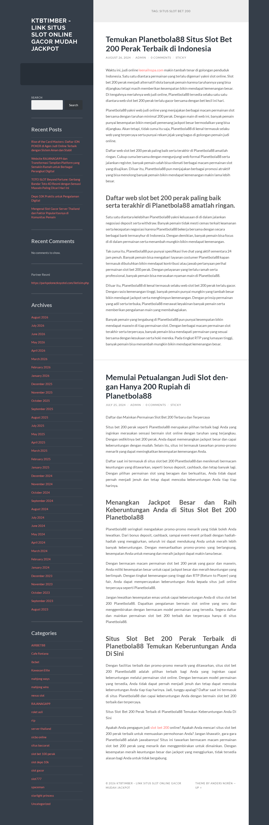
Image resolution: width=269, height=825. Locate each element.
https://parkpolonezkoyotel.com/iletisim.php (60, 283)
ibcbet (35, 662)
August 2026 (39, 317)
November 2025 (42, 392)
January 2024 (40, 567)
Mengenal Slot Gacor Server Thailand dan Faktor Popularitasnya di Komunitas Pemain (55, 213)
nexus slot (38, 695)
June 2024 (38, 525)
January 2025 (40, 467)
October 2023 (40, 592)
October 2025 (40, 400)
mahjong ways (40, 678)
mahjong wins (40, 687)
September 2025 (42, 409)
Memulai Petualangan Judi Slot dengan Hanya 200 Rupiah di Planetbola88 (167, 386)
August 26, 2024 (118, 57)
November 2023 (42, 584)
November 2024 (42, 484)
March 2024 (39, 551)
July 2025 (37, 425)
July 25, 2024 (116, 405)
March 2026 (39, 359)
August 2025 (39, 417)
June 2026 (38, 334)
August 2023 (39, 609)
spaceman (37, 787)
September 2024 (42, 500)
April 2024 (38, 542)
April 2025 (38, 442)
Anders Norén (222, 783)
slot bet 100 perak (43, 754)
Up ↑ (198, 787)
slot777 (36, 779)
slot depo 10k (40, 762)
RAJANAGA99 (40, 703)
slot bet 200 (159, 727)
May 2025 (38, 434)
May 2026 (38, 342)
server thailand (41, 728)
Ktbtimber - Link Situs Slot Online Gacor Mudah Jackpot (54, 34)
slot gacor (37, 770)
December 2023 (41, 576)
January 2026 (40, 375)
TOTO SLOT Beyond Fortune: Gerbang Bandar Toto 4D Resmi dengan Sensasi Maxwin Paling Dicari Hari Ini (56, 184)
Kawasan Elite (40, 670)
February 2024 (41, 559)
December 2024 (41, 475)
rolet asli (37, 712)
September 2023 (42, 601)
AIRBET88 (38, 645)
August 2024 (39, 509)
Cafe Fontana (39, 653)
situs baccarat (40, 745)
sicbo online (38, 737)
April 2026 (38, 350)
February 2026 (41, 367)
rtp (33, 720)
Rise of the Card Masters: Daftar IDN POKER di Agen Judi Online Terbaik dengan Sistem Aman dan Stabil (55, 146)
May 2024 (38, 534)
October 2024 (40, 492)
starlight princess (42, 795)
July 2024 (37, 517)
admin (140, 57)
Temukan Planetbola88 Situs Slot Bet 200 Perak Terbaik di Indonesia (169, 43)
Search (37, 97)
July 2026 (37, 325)
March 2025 (39, 450)
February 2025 (41, 459)
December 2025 (41, 384)
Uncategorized (40, 804)
